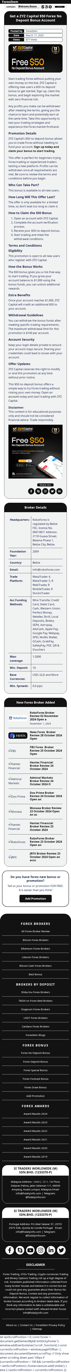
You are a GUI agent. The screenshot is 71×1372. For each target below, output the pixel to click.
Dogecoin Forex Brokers (35, 1009)
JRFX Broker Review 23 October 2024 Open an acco (45, 857)
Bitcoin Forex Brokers (35, 940)
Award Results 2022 (35, 1131)
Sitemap (37, 1328)
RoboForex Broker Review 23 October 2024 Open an (46, 842)
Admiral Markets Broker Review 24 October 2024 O (41, 781)
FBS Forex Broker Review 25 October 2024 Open (46, 750)
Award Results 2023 (35, 1122)
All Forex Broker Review (35, 931)
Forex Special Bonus (36, 1070)
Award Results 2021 (35, 1139)
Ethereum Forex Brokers (35, 948)
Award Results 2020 (35, 1148)
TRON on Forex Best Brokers (36, 1000)
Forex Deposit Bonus (35, 1061)
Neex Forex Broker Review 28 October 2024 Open (46, 735)
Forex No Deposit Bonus (35, 1053)
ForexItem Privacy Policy (50, 1325)
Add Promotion (35, 898)
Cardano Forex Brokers (35, 1026)
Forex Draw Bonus (35, 1087)
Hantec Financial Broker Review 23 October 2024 (41, 826)
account (14, 396)
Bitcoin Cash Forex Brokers (35, 965)
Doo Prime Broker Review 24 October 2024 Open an (46, 796)
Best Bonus (35, 974)
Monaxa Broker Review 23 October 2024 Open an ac (46, 811)
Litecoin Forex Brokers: (35, 957)
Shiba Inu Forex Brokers (35, 992)
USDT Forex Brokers (36, 1018)
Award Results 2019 (35, 1156)
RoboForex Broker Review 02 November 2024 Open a (44, 716)
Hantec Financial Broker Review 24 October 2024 (41, 766)
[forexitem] (31, 491)
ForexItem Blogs (35, 1035)
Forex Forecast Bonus (35, 1078)
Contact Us (26, 1325)
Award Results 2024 (35, 1113)
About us (11, 1325)
